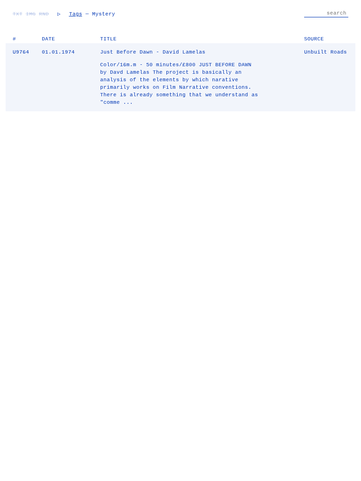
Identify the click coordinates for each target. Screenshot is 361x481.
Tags (75, 14)
